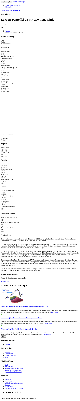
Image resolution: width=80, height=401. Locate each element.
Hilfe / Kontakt (9, 366)
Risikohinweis (9, 386)
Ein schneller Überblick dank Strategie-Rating (19, 329)
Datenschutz (8, 381)
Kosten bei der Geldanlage (13, 370)
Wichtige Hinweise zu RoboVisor (15, 388)
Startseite (7, 31)
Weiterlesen (54, 312)
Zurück (3, 336)
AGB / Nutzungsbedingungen (14, 383)
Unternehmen (9, 353)
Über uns (7, 352)
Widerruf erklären (13, 392)
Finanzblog (8, 7)
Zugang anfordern (10, 355)
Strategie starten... (6, 281)
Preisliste (7, 385)
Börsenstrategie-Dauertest (13, 5)
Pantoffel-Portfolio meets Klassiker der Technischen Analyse (24, 307)
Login (6, 357)
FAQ (6, 365)
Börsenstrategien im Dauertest (14, 368)
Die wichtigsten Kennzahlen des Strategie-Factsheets (21, 318)
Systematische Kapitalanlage (13, 372)
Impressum (8, 379)
